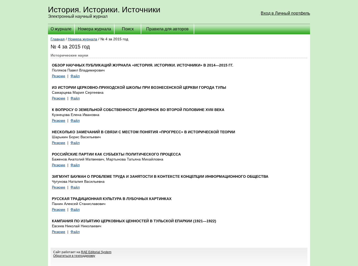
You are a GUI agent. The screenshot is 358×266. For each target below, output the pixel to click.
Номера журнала (94, 29)
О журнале (61, 29)
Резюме (58, 76)
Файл (75, 76)
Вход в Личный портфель (285, 13)
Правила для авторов (167, 29)
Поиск (128, 29)
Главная (58, 39)
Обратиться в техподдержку (74, 256)
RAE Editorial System (96, 252)
